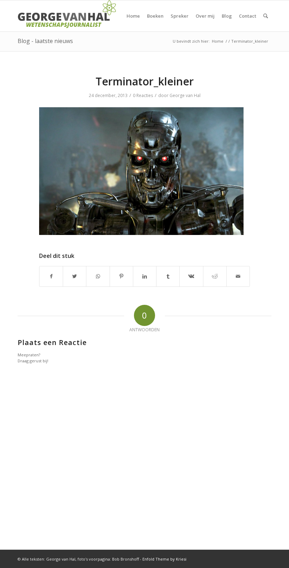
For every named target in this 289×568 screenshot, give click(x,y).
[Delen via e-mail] (238, 276)
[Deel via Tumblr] (167, 276)
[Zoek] (265, 15)
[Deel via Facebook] (51, 276)
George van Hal (185, 95)
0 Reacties (143, 95)
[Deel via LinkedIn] (144, 276)
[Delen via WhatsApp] (97, 276)
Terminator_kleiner (145, 81)
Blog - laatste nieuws (45, 41)
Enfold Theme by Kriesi (164, 559)
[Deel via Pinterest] (121, 276)
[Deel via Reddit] (214, 276)
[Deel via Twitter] (74, 276)
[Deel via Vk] (191, 276)
